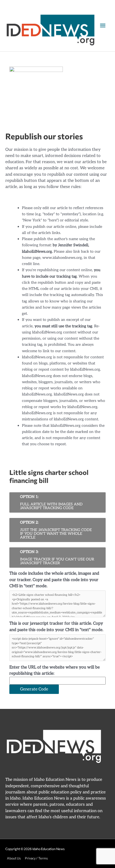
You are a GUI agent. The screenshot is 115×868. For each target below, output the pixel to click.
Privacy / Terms (36, 858)
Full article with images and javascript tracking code (51, 502)
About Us (14, 858)
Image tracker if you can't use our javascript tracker (57, 557)
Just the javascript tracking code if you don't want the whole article (56, 530)
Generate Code (34, 689)
